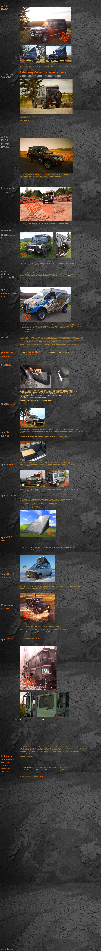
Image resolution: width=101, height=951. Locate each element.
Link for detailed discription (27, 117)
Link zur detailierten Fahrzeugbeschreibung (32, 116)
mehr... (70, 275)
